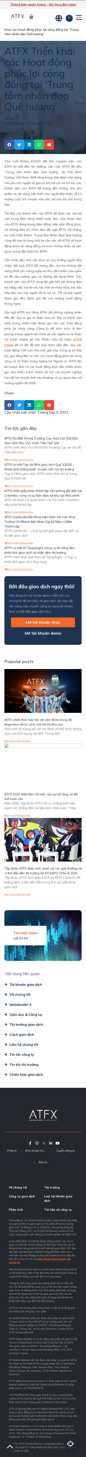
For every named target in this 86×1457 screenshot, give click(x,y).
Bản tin (43, 1162)
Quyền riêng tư (65, 1150)
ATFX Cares (14, 123)
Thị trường (52, 1187)
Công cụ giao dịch (22, 1196)
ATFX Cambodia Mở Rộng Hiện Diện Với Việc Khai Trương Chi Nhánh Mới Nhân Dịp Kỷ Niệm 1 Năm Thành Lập (39, 521)
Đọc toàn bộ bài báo (20, 459)
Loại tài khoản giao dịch (58, 1198)
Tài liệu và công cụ (58, 1209)
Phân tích (16, 1209)
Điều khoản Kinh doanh (38, 1150)
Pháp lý (12, 1150)
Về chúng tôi (18, 1187)
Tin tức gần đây (38, 123)
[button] (9, 145)
